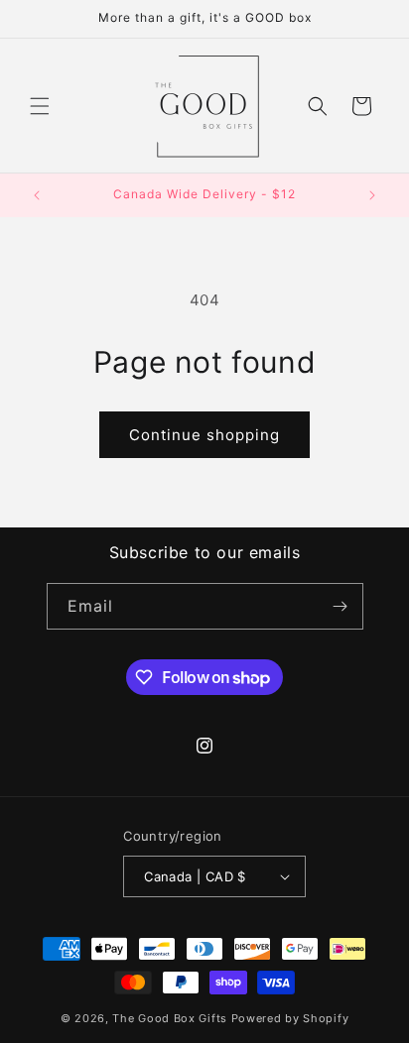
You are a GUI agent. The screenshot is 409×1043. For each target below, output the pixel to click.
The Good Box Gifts (169, 1018)
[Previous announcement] (37, 195)
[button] (40, 106)
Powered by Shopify (290, 1018)
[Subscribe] (340, 606)
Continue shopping (204, 434)
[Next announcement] (372, 195)
